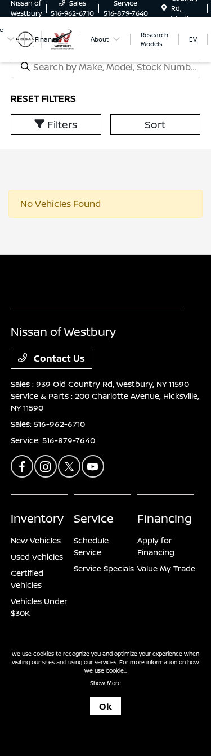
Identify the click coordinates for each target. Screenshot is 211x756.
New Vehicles (36, 540)
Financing (164, 518)
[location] (164, 8)
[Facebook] (22, 466)
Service (94, 518)
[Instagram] (45, 466)
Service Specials (104, 568)
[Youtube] (93, 466)
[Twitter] (69, 466)
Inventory (37, 518)
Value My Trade (166, 568)
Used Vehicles (37, 556)
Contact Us (58, 358)
